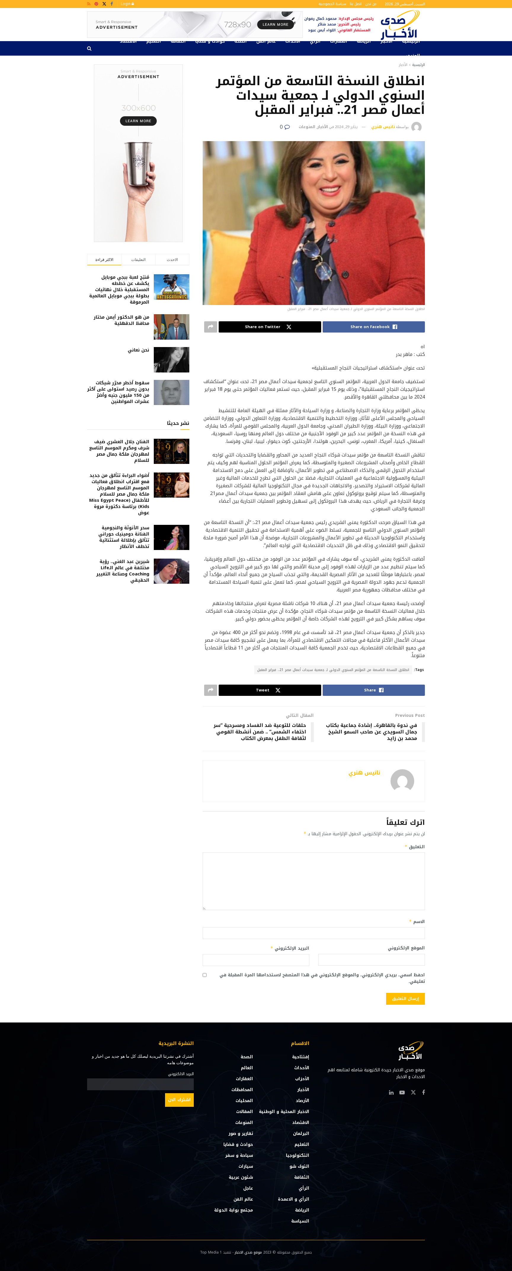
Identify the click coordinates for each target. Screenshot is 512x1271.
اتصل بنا (356, 4)
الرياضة (364, 41)
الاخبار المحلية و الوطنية (284, 1112)
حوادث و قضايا (210, 41)
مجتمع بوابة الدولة (233, 1210)
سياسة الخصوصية (332, 4)
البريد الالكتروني (181, 1074)
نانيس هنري (383, 126)
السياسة (300, 1221)
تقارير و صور (240, 1134)
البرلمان (301, 1134)
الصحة (240, 41)
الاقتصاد (128, 41)
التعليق (414, 846)
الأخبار (386, 41)
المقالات (244, 1112)
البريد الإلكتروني (289, 948)
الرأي (315, 41)
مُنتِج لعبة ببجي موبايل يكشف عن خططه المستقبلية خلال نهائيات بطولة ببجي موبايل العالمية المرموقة (119, 289)
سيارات (246, 1166)
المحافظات (242, 1090)
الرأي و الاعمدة (293, 1199)
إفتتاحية (300, 1057)
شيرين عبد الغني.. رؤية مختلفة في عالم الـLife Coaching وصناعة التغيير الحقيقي (122, 570)
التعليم (153, 41)
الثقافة (178, 41)
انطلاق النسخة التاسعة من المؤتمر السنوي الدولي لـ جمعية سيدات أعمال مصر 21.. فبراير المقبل (333, 670)
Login (126, 4)
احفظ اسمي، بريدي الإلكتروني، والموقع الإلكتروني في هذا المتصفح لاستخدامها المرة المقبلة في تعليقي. (322, 978)
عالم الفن (266, 41)
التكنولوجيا (297, 1155)
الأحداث (292, 41)
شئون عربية (241, 1177)
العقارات (338, 41)
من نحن (371, 4)
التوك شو (299, 1166)
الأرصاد (302, 1101)
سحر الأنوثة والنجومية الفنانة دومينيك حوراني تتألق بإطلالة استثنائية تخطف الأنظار (123, 537)
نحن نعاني (138, 350)
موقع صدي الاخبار (248, 1252)
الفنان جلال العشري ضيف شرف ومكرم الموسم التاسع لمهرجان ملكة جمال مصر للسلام (119, 451)
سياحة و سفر (239, 1155)
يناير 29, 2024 (346, 126)
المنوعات (307, 126)
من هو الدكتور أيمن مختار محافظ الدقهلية (121, 320)
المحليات (244, 1101)
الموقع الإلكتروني (406, 948)
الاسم (417, 921)
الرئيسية (411, 41)
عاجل (248, 1188)
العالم (247, 1068)
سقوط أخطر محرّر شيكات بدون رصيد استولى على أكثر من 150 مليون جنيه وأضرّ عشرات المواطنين (118, 392)
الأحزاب (302, 1079)
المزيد (414, 56)
